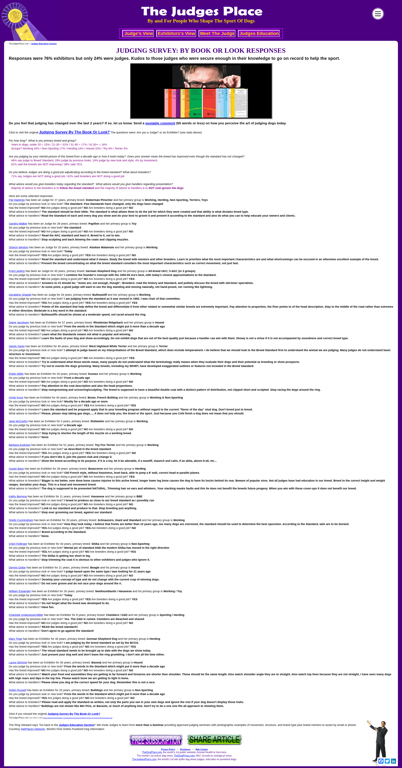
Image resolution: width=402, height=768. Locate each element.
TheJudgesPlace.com (144, 759)
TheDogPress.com (184, 755)
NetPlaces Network (33, 729)
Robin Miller (16, 373)
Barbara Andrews (19, 445)
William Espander (20, 591)
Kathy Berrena (18, 496)
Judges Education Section (44, 44)
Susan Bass (16, 468)
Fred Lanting (17, 271)
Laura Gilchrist (18, 662)
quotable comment (160, 123)
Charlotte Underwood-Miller (26, 615)
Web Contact (202, 749)
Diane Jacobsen (19, 322)
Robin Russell (17, 690)
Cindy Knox (16, 397)
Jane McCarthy (18, 421)
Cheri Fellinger (18, 543)
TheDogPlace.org (152, 752)
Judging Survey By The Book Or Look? (74, 132)
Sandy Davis (17, 346)
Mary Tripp (15, 638)
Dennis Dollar (17, 567)
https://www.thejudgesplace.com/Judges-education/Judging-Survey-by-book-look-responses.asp (77, 718)
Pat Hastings (17, 200)
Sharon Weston (18, 247)
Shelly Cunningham (21, 520)
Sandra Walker (18, 223)
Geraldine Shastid (20, 294)
